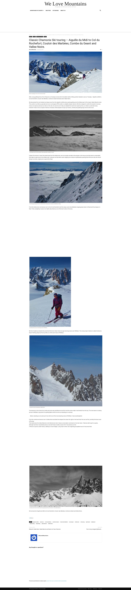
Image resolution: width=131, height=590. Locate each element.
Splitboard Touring (40, 36)
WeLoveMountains (32, 49)
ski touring (82, 521)
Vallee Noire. (50, 523)
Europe (34, 34)
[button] (100, 10)
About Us (63, 10)
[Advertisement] (65, 22)
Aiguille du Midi (36, 521)
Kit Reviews (56, 10)
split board (88, 521)
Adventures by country (36, 10)
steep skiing (38, 523)
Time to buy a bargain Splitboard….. (94, 529)
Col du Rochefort (48, 521)
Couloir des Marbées (64, 521)
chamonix (42, 521)
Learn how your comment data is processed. (57, 580)
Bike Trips (48, 10)
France (34, 36)
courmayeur (71, 521)
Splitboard (93, 521)
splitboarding (32, 523)
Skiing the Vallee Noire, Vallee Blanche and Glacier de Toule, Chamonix (45, 529)
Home (30, 34)
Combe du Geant (56, 521)
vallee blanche (44, 523)
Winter (45, 36)
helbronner (77, 521)
